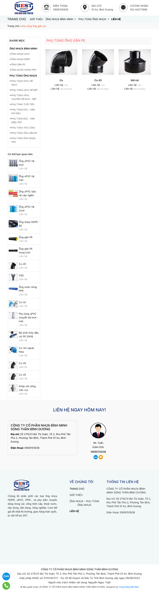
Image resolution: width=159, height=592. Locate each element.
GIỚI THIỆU (36, 19)
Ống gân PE (26, 237)
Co (61, 80)
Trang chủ (13, 26)
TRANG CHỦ (16, 19)
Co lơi (22, 302)
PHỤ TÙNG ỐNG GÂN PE (24, 133)
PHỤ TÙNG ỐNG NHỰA (92, 19)
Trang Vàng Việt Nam (129, 587)
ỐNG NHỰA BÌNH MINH (59, 19)
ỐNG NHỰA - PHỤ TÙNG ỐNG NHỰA (84, 503)
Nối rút (135, 80)
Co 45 (22, 264)
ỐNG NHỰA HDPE (20, 59)
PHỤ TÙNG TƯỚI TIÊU (22, 104)
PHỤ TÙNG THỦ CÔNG (23, 127)
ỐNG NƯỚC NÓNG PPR (23, 69)
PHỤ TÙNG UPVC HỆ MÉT (24, 90)
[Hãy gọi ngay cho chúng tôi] (4, 586)
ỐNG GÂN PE (18, 64)
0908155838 (31, 447)
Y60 (21, 275)
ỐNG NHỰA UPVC (20, 54)
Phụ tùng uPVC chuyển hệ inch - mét (28, 317)
